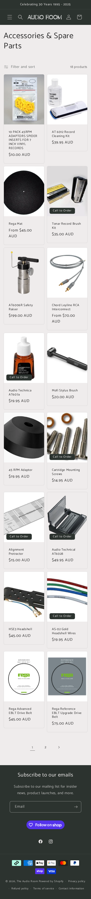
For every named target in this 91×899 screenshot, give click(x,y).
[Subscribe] (75, 807)
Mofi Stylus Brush (65, 390)
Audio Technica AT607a (20, 392)
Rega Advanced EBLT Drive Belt (20, 711)
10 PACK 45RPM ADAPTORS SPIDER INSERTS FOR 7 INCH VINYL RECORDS (23, 140)
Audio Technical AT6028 (63, 552)
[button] (9, 17)
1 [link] (32, 747)
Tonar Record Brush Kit (66, 226)
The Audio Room (27, 881)
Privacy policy (76, 881)
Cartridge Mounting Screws (66, 472)
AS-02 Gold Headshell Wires (64, 631)
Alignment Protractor (16, 552)
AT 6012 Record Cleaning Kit (63, 134)
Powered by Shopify (51, 881)
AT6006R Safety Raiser (21, 307)
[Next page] (58, 747)
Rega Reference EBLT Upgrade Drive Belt (67, 713)
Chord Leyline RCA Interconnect (65, 307)
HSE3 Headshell (20, 629)
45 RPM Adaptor (20, 470)
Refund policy (20, 888)
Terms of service (43, 888)
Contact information (71, 888)
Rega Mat (15, 224)
